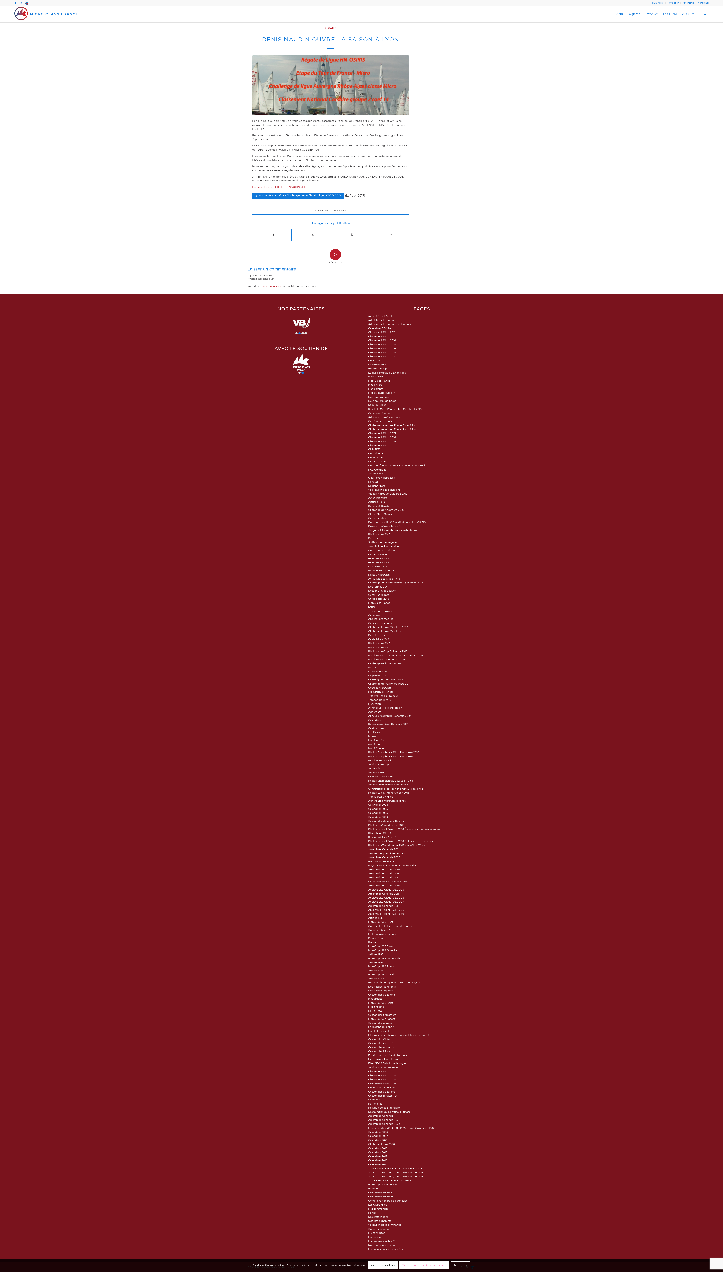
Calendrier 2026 (378, 817)
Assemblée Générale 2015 (384, 893)
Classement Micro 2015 (382, 441)
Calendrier (374, 720)
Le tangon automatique (382, 934)
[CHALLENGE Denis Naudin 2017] (330, 85)
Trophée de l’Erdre (379, 700)
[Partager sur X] (312, 234)
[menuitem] (657, 3)
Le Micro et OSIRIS (379, 671)
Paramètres (460, 1265)
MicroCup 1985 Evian (381, 946)
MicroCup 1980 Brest (380, 1002)
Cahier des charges (380, 623)
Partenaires (688, 3)
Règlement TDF (377, 675)
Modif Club (374, 744)
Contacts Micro (377, 457)
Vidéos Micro (376, 772)
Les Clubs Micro (377, 1204)
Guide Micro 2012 (378, 639)
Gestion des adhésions (381, 1091)
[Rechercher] (705, 14)
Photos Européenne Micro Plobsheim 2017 (393, 756)
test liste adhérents (379, 1220)
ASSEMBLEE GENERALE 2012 (386, 914)
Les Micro (374, 732)
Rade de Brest (377, 404)
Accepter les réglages (382, 1265)
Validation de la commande (384, 1224)
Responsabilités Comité (382, 837)
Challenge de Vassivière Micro (386, 679)
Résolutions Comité (379, 760)
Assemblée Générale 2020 (384, 857)
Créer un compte (378, 1229)
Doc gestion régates (380, 990)
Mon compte (375, 388)
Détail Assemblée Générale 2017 (387, 881)
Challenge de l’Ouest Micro (384, 663)
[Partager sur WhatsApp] (352, 234)
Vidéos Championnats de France (388, 784)
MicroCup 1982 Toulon (381, 966)
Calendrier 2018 (377, 1152)
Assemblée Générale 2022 (384, 1120)
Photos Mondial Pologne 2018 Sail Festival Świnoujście (401, 841)
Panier (372, 1212)
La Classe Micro (377, 566)
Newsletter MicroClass (381, 776)
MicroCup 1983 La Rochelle (384, 958)
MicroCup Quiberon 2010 (383, 1184)
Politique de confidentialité (384, 1107)
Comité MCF (375, 453)
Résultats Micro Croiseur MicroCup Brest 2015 (395, 655)
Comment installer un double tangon (390, 926)
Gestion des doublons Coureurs (387, 821)
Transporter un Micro (380, 796)
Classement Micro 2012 (382, 336)
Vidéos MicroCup (378, 764)
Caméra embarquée (380, 421)
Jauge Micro (375, 473)
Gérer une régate (378, 594)
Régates (330, 28)
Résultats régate (378, 1217)
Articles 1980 (376, 978)
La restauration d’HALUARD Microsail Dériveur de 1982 (401, 1128)
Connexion (374, 360)
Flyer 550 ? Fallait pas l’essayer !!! (388, 1063)
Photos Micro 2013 (379, 643)
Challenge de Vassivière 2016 (386, 510)
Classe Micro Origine (380, 514)
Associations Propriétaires (383, 546)
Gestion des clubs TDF (381, 1043)
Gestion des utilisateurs (382, 1014)
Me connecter (376, 1233)
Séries (371, 606)
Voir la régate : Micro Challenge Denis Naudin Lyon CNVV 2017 (300, 195)
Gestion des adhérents (381, 994)
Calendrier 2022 (378, 1136)
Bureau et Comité (379, 506)
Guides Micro (376, 728)
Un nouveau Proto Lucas (383, 1059)
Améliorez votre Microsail (383, 1067)
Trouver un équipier (380, 611)
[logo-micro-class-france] (46, 14)
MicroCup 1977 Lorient (381, 1018)
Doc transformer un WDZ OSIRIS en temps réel (396, 465)
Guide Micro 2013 (378, 598)
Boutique (373, 1188)
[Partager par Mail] (391, 234)
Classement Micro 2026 (382, 1083)
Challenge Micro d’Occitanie (385, 631)
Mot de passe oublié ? (381, 392)
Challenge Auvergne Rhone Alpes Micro (392, 425)
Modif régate (376, 1006)
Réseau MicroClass (379, 574)
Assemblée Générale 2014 (384, 905)
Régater (373, 481)
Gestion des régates (380, 1023)
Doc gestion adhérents (382, 986)
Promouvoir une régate (382, 570)
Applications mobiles (380, 619)
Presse (372, 942)
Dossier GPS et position (382, 590)
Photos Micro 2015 (379, 534)
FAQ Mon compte (378, 368)
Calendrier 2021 (377, 1140)
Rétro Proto (375, 1010)
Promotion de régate (381, 691)
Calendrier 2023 (378, 1132)
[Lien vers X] (21, 3)
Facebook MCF (377, 364)
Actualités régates (379, 413)
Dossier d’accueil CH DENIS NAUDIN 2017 (279, 186)
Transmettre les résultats (383, 695)
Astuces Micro (376, 501)
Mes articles (375, 998)
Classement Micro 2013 (382, 433)
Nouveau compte (378, 397)
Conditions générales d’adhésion (388, 1200)
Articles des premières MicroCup (387, 853)
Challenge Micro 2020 (381, 1144)
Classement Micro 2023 (382, 1071)
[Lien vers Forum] (27, 3)
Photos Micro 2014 (379, 647)
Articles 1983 (375, 954)
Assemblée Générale (380, 1115)
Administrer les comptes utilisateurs (389, 324)
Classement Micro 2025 (382, 1079)
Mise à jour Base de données (385, 1249)
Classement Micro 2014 (382, 437)
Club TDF (374, 449)
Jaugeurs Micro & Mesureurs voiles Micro (392, 530)
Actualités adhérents (380, 316)
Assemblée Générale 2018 (384, 873)
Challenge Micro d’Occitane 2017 (388, 627)
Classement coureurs (380, 1196)
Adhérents (703, 3)
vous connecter (271, 286)
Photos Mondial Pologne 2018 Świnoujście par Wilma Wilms (404, 829)
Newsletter (673, 3)
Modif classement (378, 1031)
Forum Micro (657, 3)
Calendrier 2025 (378, 809)
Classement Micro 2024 (382, 1075)
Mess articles (375, 376)
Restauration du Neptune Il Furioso (389, 1111)
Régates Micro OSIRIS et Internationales (392, 865)
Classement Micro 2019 (382, 348)
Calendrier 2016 (377, 1160)
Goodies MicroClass (379, 687)
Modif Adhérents (378, 740)
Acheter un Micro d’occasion (385, 707)
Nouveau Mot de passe (382, 401)
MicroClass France (379, 380)
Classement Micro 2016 (382, 340)
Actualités (374, 768)
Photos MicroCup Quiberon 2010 (387, 651)
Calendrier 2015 (377, 1164)
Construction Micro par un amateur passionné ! (396, 788)
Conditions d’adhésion (381, 1087)
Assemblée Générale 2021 (384, 849)
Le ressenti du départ (381, 1027)
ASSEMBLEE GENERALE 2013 (386, 909)
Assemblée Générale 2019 (384, 869)
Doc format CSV (378, 586)
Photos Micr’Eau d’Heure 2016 (386, 825)
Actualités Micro (377, 497)
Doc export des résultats (383, 550)
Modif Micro (375, 384)
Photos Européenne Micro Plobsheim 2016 (393, 752)
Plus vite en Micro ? (379, 833)
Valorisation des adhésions (384, 489)
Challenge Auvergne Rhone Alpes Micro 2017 (395, 582)
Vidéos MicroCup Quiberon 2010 (387, 493)
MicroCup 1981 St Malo (381, 974)
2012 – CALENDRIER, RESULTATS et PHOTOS (395, 1176)
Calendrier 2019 (377, 1148)
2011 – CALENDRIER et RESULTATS (389, 1180)
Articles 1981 (375, 970)
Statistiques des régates (382, 542)
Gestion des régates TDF (383, 1095)
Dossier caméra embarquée (385, 526)
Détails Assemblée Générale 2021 (388, 724)
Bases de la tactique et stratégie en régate (394, 982)
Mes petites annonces (381, 861)
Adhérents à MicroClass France (387, 800)
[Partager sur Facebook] (273, 234)
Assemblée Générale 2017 (384, 877)
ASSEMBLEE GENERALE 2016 (386, 889)
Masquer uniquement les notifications (424, 1265)
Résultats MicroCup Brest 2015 (386, 659)
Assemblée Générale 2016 (384, 885)
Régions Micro (376, 485)
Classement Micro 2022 (382, 356)
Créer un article (377, 518)
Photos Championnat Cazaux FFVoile (390, 780)
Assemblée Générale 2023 (384, 1124)
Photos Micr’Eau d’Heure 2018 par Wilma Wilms (396, 845)
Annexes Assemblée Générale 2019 (389, 716)
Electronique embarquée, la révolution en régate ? (398, 1035)
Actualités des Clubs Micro (384, 578)
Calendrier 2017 (377, 1156)
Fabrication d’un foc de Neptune (388, 1055)
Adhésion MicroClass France (385, 417)
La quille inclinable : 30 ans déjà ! (388, 372)
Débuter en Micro (378, 461)
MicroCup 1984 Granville (382, 950)
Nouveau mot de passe (382, 1245)
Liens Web (374, 703)
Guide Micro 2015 (378, 562)
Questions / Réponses (381, 477)
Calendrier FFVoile (379, 328)
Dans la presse (377, 635)
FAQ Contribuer (377, 469)
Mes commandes (378, 1208)
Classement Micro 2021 (382, 352)
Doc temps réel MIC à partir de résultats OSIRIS (397, 522)
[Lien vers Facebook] (15, 3)
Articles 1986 (375, 918)
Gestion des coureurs (381, 1047)
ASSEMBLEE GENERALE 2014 (386, 901)
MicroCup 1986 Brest (380, 921)
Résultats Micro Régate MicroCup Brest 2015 (395, 409)
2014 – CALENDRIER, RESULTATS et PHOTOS (395, 1168)
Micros (372, 736)
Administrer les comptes (382, 320)
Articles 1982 (375, 962)
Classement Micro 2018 (382, 344)
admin (342, 210)
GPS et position (377, 554)
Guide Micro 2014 (378, 558)
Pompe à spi (375, 938)
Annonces (374, 615)
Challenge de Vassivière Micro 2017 (389, 683)
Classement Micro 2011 (381, 332)
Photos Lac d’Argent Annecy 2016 (388, 792)
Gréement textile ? (379, 930)
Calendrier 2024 (378, 804)
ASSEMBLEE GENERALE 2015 (386, 897)
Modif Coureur (377, 748)
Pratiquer (374, 538)
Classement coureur (380, 1192)
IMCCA (372, 667)
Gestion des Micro (379, 1051)
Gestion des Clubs (379, 1039)
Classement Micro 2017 (382, 445)
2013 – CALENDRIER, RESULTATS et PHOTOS (395, 1172)
